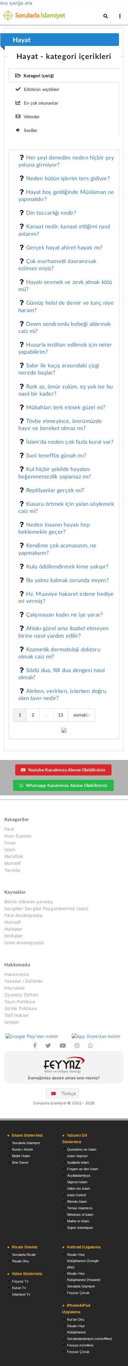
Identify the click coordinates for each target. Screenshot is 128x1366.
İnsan (10, 842)
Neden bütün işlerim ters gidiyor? (68, 178)
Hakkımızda (16, 974)
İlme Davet (20, 1162)
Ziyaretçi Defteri (21, 994)
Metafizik (14, 856)
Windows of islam (80, 1214)
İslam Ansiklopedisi (23, 942)
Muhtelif (12, 863)
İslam (9, 849)
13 (60, 714)
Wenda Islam (77, 1201)
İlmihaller (13, 935)
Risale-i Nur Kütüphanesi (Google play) (83, 1261)
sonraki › (81, 714)
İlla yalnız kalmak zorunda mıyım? (67, 580)
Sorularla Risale (24, 1254)
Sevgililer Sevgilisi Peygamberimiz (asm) (46, 908)
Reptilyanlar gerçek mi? (55, 490)
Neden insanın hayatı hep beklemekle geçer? (54, 528)
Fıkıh (9, 829)
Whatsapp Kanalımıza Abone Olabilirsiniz (66, 785)
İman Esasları (17, 835)
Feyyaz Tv (20, 1281)
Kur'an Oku (75, 1319)
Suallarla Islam (78, 1162)
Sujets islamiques (80, 1227)
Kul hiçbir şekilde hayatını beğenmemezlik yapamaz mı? (54, 472)
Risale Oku (20, 1261)
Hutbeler (13, 929)
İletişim (11, 1022)
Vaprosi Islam (77, 1182)
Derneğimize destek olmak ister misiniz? (64, 1078)
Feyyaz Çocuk (78, 1293)
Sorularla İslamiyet (26, 1143)
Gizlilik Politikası (20, 1008)
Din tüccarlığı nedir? (51, 212)
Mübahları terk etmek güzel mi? (65, 407)
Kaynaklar (14, 988)
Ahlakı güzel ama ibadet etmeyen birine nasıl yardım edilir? (63, 632)
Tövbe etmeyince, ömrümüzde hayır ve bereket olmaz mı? (60, 424)
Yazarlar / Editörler (23, 981)
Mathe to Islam (78, 1221)
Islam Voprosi (77, 1156)
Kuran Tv (19, 1288)
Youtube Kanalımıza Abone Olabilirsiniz (66, 769)
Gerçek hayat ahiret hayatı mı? (64, 247)
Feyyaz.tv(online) (80, 1345)
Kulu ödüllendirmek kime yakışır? (67, 566)
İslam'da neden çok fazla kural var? (69, 441)
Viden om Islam (78, 1188)
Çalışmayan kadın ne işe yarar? (64, 614)
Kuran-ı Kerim (22, 1149)
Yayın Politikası (19, 1001)
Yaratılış (12, 870)
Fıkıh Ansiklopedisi (23, 915)
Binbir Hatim (21, 1156)
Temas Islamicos (80, 1208)
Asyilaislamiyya (78, 1175)
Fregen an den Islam (82, 1169)
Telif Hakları (16, 1015)
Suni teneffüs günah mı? (56, 455)
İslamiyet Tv (21, 1294)
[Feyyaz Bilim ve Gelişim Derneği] (64, 1066)
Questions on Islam (81, 1149)
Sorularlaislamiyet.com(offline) (89, 1339)
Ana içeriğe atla (16, 3)
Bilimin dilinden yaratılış (28, 901)
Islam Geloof (76, 1195)
